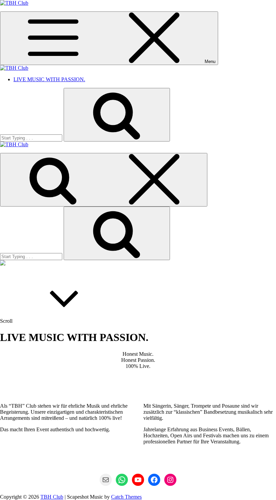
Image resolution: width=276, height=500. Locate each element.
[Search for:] (32, 137)
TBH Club (51, 497)
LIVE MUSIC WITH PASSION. (49, 79)
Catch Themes (126, 497)
